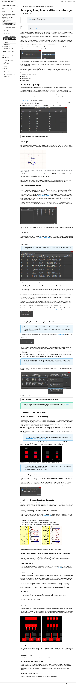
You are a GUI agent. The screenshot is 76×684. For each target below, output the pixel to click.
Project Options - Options (54, 309)
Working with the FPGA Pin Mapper (10, 42)
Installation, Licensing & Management (7, 66)
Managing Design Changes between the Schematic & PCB (43, 6)
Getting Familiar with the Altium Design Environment (8, 12)
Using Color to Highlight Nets (9, 36)
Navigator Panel (7, 44)
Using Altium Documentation (9, 70)
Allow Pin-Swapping (47, 515)
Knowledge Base (7, 76)
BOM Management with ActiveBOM (7, 21)
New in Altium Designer (7, 7)
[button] (47, 136)
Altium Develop (57, 18)
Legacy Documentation (39, 28)
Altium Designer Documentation (28, 6)
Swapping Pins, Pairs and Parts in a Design (10, 39)
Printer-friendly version (71, 683)
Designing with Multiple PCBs (8, 55)
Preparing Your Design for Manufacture (7, 53)
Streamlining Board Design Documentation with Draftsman (8, 51)
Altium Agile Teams (63, 18)
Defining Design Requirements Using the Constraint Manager (9, 27)
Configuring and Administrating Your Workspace (8, 63)
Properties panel (61, 334)
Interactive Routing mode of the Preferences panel (36, 438)
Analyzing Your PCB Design (8, 48)
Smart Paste (59, 567)
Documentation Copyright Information (8, 72)
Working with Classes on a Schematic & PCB (8, 32)
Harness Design (6, 57)
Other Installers (52, 28)
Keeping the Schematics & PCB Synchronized (9, 30)
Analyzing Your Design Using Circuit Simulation (8, 18)
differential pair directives (46, 242)
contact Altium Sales (54, 21)
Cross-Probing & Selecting (9, 34)
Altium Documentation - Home (9, 74)
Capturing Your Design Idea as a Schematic (9, 15)
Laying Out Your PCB (7, 46)
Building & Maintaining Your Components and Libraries (8, 60)
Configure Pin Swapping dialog (40, 147)
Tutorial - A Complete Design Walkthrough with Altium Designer (9, 9)
